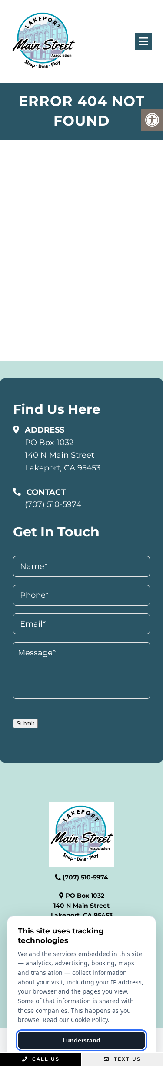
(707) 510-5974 (53, 504)
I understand (81, 1040)
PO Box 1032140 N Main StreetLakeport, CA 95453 (62, 455)
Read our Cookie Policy (75, 1019)
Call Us (45, 1059)
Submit (25, 723)
